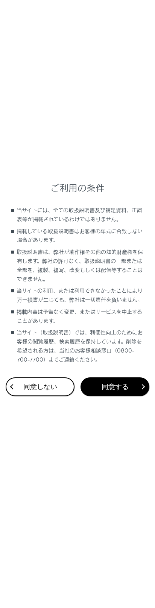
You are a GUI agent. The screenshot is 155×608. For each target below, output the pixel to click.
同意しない (40, 387)
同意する (115, 387)
